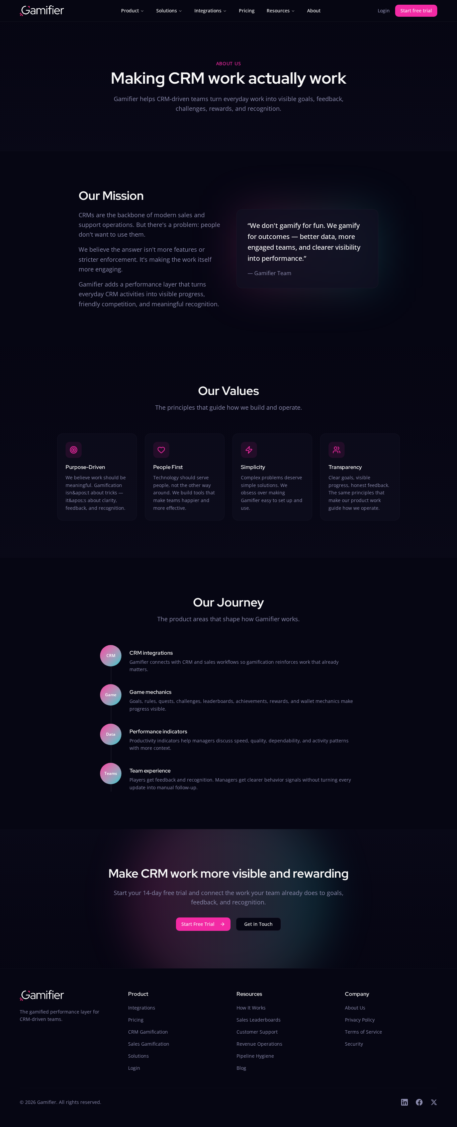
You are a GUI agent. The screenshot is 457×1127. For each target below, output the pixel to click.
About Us (355, 1007)
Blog (241, 1068)
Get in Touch (258, 924)
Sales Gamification (148, 1044)
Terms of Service (363, 1032)
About (314, 10)
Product (130, 10)
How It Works (251, 1007)
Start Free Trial (197, 924)
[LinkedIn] (404, 1102)
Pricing (247, 10)
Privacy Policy (360, 1020)
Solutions (166, 10)
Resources (278, 10)
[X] (434, 1102)
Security (354, 1044)
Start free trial (416, 10)
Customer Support (257, 1032)
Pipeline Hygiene (255, 1056)
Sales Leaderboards (259, 1020)
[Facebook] (419, 1102)
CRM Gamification (148, 1032)
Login (384, 10)
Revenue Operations (259, 1044)
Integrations (207, 10)
